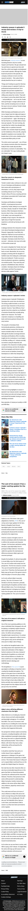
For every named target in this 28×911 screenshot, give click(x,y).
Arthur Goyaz (6, 34)
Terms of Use (21, 889)
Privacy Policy (5, 889)
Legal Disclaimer (22, 891)
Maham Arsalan (7, 495)
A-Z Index (20, 894)
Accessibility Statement (8, 894)
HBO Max (13, 466)
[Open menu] (2, 2)
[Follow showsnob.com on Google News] (24, 410)
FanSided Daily (5, 886)
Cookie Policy (5, 891)
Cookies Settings (6, 897)
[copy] (10, 37)
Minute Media (8, 900)
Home (2, 473)
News (19, 466)
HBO (3, 466)
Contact (3, 883)
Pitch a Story (20, 886)
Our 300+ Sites (21, 883)
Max (7, 473)
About (3, 880)
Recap (8, 466)
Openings (20, 880)
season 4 (16, 60)
